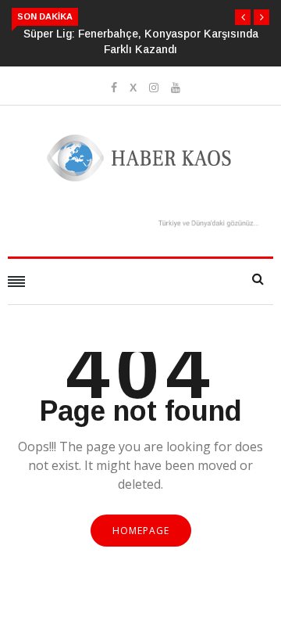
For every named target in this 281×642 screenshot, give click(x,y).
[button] (243, 17)
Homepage (140, 530)
